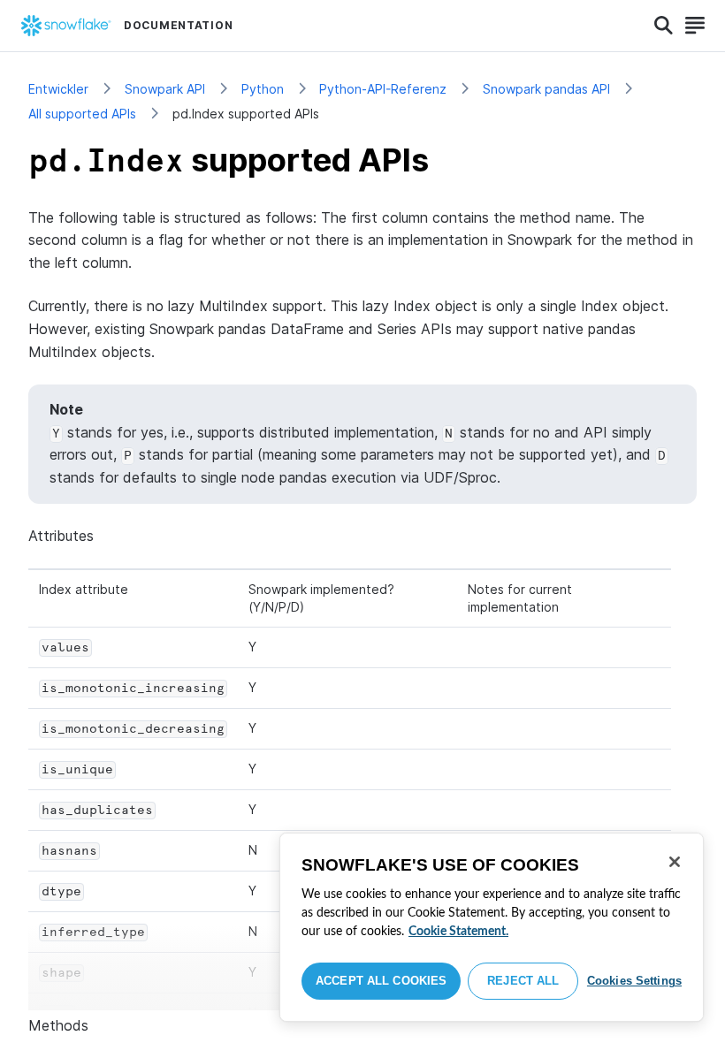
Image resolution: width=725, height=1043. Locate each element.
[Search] (663, 25)
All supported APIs (82, 113)
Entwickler (58, 88)
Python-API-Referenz (382, 88)
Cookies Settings (634, 980)
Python (262, 88)
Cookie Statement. (458, 931)
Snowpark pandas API (546, 88)
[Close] (674, 861)
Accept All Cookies (381, 980)
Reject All (523, 980)
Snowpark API (165, 88)
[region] (491, 927)
